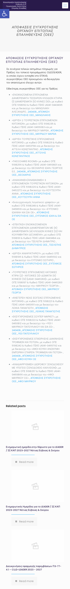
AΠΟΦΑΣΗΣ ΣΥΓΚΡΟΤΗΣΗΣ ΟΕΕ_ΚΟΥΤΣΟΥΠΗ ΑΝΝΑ (31, 195)
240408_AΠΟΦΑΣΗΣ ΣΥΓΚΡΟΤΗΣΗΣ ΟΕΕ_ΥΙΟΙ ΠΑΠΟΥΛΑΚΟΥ (32, 331)
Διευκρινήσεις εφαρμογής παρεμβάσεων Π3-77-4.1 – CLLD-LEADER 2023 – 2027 (33, 567)
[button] (4, 13)
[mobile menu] (65, 5)
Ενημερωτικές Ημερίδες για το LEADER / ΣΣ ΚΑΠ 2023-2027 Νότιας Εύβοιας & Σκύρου (33, 508)
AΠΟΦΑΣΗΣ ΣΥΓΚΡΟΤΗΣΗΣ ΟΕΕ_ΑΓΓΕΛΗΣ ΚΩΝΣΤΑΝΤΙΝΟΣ (32, 153)
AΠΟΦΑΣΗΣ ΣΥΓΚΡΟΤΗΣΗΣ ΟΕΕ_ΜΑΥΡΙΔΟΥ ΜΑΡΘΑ (37, 132)
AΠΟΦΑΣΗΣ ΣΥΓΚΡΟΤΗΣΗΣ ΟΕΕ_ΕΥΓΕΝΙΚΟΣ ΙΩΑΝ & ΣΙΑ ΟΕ (36, 216)
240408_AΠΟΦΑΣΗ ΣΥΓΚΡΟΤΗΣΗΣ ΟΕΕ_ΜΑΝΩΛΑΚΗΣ (31, 113)
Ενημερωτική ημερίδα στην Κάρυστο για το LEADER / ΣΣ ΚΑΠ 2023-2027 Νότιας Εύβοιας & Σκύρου (34, 448)
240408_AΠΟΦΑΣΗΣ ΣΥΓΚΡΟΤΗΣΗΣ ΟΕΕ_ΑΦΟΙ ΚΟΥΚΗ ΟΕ (32, 357)
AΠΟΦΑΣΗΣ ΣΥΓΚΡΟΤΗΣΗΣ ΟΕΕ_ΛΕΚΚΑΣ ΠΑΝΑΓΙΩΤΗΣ (36, 309)
